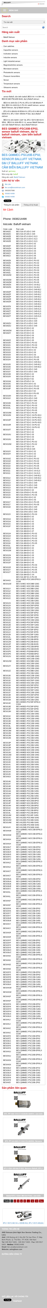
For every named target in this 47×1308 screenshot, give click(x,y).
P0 (38, 1068)
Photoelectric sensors (11, 72)
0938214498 (10, 193)
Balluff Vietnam (9, 37)
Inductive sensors (10, 57)
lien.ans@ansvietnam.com (15, 187)
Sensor (6, 80)
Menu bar (13, 10)
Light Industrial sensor (11, 61)
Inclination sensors (10, 53)
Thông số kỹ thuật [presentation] (31, 205)
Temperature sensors (11, 83)
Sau (41, 1201)
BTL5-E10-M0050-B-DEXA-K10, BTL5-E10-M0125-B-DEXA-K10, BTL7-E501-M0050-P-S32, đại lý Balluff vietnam (23, 113)
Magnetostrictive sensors (13, 65)
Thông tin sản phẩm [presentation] (11, 205)
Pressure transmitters (11, 76)
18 (32, 1201)
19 (37, 1201)
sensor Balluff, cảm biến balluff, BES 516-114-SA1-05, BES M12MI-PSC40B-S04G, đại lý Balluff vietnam (23, 97)
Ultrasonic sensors (10, 87)
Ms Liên (8, 184)
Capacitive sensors (10, 50)
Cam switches (8, 46)
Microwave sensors (10, 68)
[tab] (11, 205)
